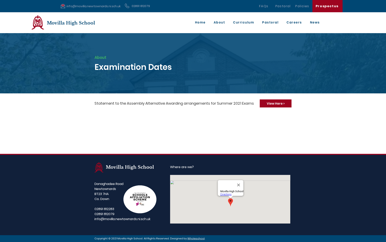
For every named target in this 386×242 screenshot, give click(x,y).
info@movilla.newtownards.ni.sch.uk (122, 219)
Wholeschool (196, 238)
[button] (219, 22)
